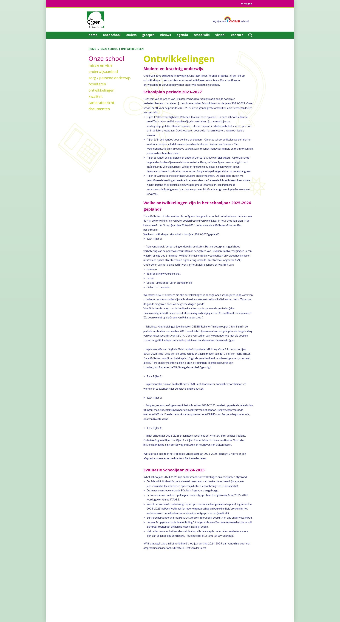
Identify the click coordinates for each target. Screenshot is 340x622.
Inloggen (246, 3)
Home (92, 49)
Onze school (109, 49)
